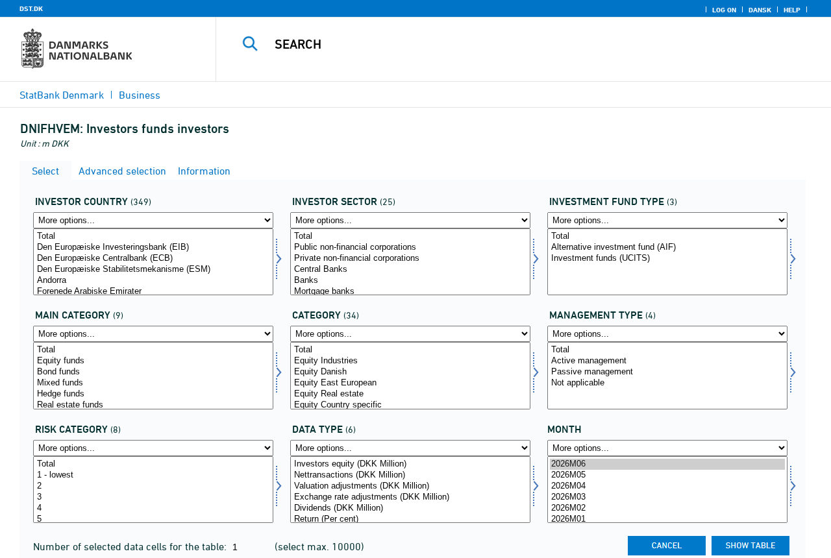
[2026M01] (667, 519)
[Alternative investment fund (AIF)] (667, 247)
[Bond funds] (153, 372)
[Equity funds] (153, 361)
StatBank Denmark (61, 95)
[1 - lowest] (153, 475)
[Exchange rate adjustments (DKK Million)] (410, 497)
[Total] (153, 236)
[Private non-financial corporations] (410, 258)
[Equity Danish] (410, 372)
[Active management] (667, 361)
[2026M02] (667, 508)
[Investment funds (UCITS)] (667, 258)
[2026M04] (667, 486)
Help (792, 9)
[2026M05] (667, 475)
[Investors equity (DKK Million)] (410, 464)
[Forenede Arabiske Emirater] (153, 291)
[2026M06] (667, 464)
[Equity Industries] (410, 361)
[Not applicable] (667, 383)
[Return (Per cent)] (410, 519)
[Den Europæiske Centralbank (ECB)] (153, 258)
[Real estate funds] (153, 405)
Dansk (760, 9)
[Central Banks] (410, 269)
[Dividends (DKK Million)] (410, 508)
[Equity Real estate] (410, 394)
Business (139, 95)
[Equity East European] (410, 383)
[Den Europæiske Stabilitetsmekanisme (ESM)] (153, 269)
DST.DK (31, 8)
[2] (153, 486)
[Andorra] (153, 280)
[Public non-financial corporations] (410, 247)
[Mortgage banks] (410, 291)
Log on (724, 9)
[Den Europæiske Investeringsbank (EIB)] (153, 247)
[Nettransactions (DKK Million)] (410, 475)
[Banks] (410, 280)
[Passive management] (667, 372)
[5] (153, 519)
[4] (153, 508)
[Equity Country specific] (410, 405)
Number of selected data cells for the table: (131, 546)
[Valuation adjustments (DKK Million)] (410, 486)
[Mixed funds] (153, 383)
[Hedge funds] (153, 394)
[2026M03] (667, 497)
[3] (153, 497)
